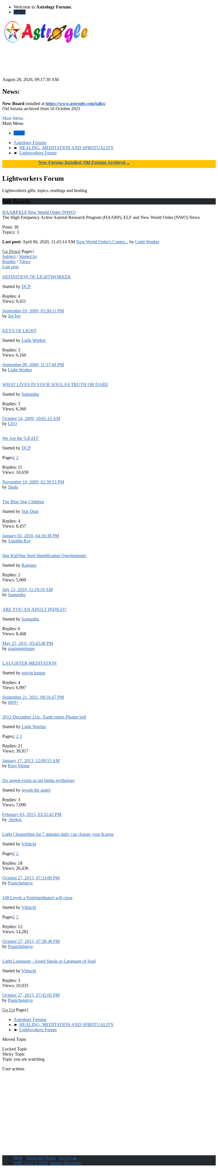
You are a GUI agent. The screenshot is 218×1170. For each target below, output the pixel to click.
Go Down (11, 251)
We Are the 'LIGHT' (20, 438)
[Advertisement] (109, 64)
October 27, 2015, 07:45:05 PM (31, 995)
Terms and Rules (41, 1157)
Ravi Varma (18, 765)
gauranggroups (21, 648)
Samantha (30, 394)
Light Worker (147, 241)
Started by (28, 256)
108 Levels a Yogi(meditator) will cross (37, 897)
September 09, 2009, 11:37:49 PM (33, 364)
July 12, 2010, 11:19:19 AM (27, 589)
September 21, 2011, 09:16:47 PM (33, 697)
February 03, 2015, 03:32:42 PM (31, 814)
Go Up (8, 1009)
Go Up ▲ (68, 1157)
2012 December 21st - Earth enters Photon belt (44, 717)
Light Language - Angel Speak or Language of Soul (49, 961)
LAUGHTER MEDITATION (29, 663)
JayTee (14, 316)
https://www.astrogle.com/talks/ (76, 103)
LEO (12, 423)
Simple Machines (65, 1162)
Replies (9, 261)
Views (24, 261)
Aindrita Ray (19, 540)
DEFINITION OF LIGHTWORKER (36, 276)
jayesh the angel (36, 790)
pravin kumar (33, 672)
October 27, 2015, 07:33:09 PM (31, 877)
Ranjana (29, 565)
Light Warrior (34, 726)
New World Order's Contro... (102, 241)
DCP (26, 286)
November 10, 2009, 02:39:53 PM (33, 481)
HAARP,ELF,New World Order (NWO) (39, 212)
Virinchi (29, 843)
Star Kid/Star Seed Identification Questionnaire (44, 555)
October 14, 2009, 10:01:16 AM (31, 418)
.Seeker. (15, 819)
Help (18, 1157)
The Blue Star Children (23, 501)
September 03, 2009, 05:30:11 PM (33, 310)
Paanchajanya (20, 883)
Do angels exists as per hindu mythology (38, 780)
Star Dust (30, 511)
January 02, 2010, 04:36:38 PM (30, 535)
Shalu (13, 487)
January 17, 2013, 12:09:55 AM (31, 760)
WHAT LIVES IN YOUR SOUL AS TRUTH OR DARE (55, 384)
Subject (9, 256)
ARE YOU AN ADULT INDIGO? (34, 609)
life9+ (13, 702)
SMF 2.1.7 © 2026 (31, 1162)
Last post (10, 266)
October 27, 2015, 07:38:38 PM (31, 941)
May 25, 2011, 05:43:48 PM (27, 643)
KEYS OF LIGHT (19, 330)
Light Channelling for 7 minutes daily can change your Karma (58, 834)
